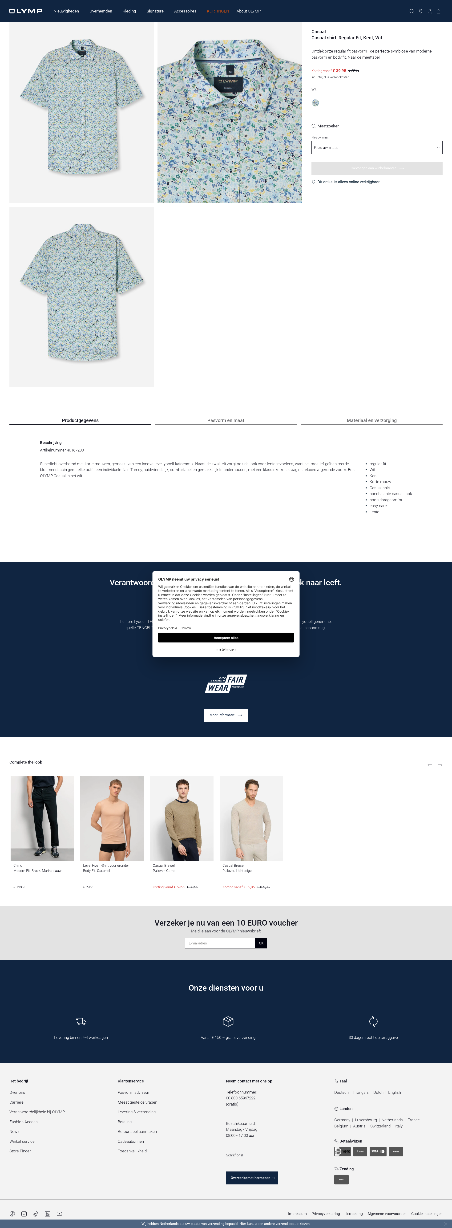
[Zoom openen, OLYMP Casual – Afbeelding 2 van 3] (229, 112)
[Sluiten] (446, 1224)
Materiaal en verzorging (372, 420)
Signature (155, 11)
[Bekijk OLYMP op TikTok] (36, 1214)
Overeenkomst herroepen (250, 1178)
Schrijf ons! (234, 1155)
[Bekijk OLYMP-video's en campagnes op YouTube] (59, 1214)
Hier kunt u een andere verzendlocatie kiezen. (275, 1224)
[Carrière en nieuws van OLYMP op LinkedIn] (47, 1214)
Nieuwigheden (66, 11)
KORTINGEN (218, 11)
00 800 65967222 (240, 1098)
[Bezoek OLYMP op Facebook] (12, 1214)
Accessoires (185, 11)
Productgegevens (80, 420)
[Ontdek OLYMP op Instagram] (24, 1214)
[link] (325, 126)
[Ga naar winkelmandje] (438, 11)
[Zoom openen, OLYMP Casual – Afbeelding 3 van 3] (81, 297)
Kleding (129, 11)
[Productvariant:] (315, 103)
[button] (341, 1093)
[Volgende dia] (440, 765)
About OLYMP (249, 11)
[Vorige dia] (430, 765)
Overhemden (100, 11)
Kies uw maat (319, 137)
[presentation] (226, 488)
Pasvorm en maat (225, 420)
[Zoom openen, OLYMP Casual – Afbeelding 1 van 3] (81, 112)
